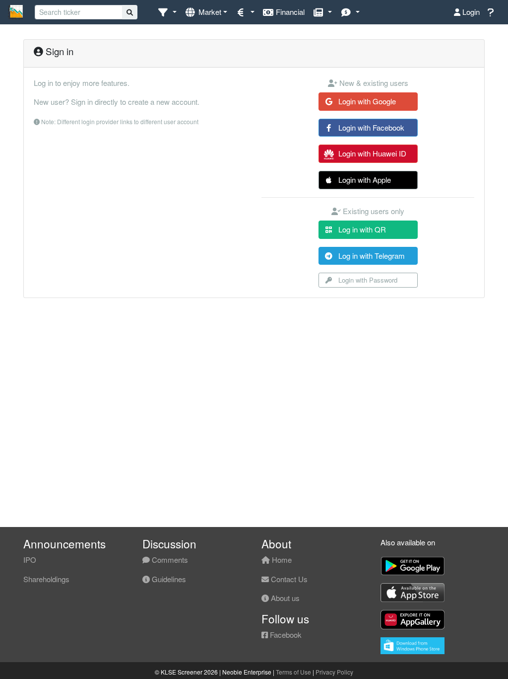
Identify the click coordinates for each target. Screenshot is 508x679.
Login (470, 11)
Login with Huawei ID (371, 153)
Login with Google (366, 101)
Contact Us (288, 579)
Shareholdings (46, 579)
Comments (169, 559)
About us (284, 598)
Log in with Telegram (370, 255)
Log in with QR (361, 229)
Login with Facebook (370, 127)
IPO (29, 559)
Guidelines (168, 579)
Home (281, 559)
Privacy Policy (334, 672)
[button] (167, 12)
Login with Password (366, 280)
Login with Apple (363, 179)
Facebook (285, 634)
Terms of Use (293, 672)
